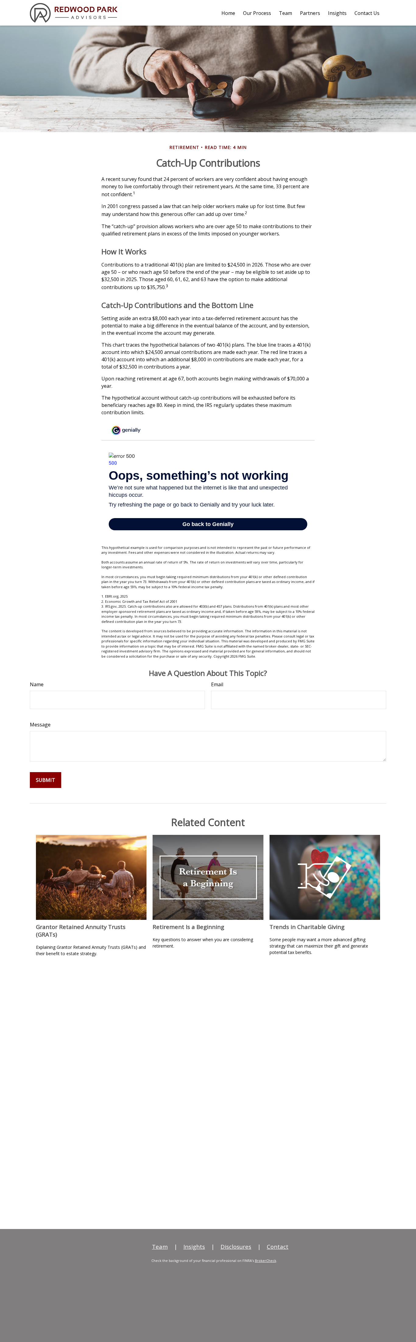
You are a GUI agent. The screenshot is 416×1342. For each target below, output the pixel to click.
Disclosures (235, 1247)
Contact (277, 1247)
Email (217, 684)
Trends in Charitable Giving (307, 927)
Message (40, 724)
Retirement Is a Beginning (188, 927)
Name (37, 684)
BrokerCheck (265, 1260)
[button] (228, 13)
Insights (194, 1247)
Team (160, 1247)
